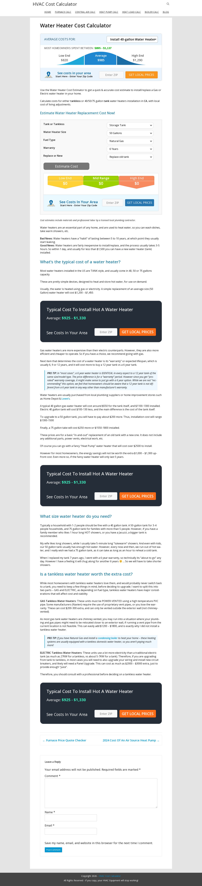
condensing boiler (108, 638)
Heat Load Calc (131, 11)
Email (49, 825)
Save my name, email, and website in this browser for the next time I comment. (99, 843)
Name (50, 812)
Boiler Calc (152, 11)
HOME (47, 11)
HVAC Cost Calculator (55, 4)
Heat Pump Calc (108, 11)
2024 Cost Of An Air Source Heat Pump (131, 740)
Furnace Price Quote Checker (64, 740)
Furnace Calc (63, 11)
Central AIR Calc (85, 11)
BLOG (166, 11)
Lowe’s (66, 398)
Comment (52, 776)
